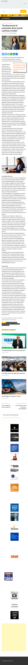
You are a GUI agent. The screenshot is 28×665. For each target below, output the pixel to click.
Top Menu (5, 1)
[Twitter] (24, 3)
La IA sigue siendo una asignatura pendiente (13, 373)
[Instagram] (26, 3)
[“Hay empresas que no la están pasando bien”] (14, 341)
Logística (4, 23)
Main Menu (6, 18)
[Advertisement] (14, 637)
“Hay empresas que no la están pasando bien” (14, 350)
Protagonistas (10, 23)
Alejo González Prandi (11, 322)
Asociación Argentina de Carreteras (10, 323)
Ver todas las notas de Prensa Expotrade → (12, 417)
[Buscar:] (14, 11)
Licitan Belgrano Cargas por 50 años (11, 396)
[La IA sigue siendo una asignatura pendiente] (14, 364)
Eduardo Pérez (5, 325)
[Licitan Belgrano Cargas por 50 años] (14, 387)
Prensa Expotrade (13, 33)
